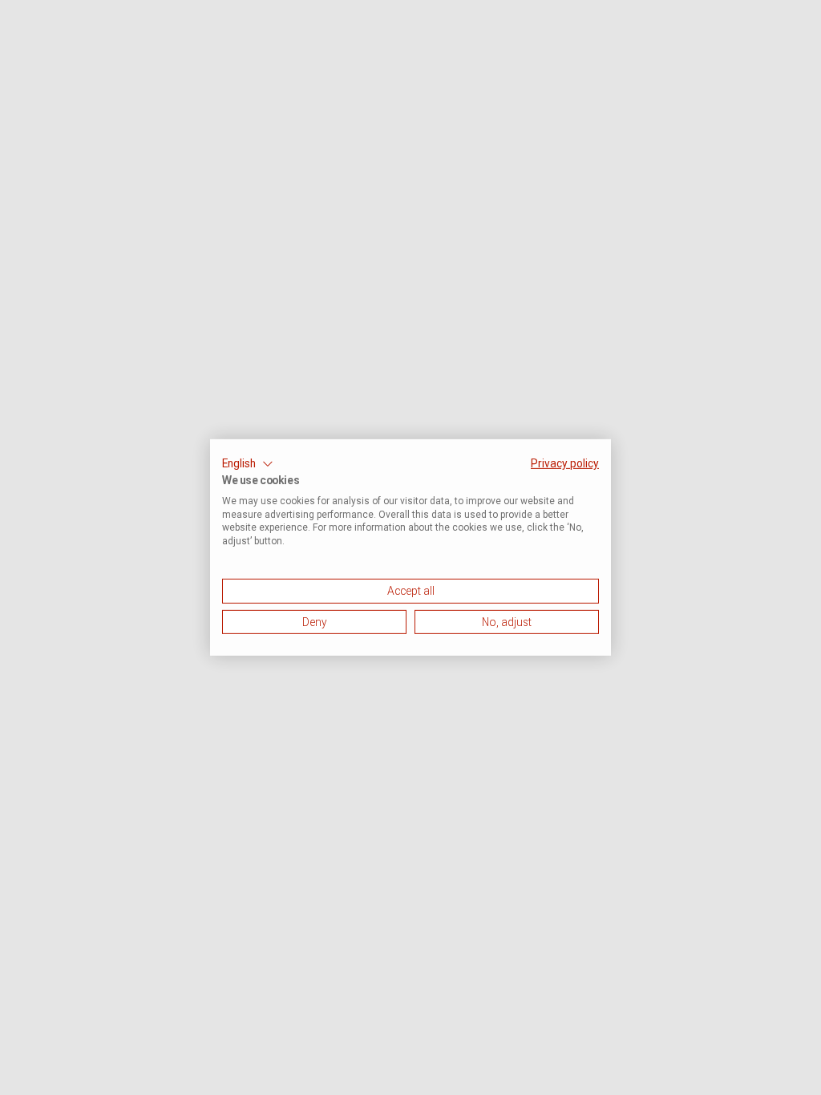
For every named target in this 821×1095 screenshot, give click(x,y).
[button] (247, 464)
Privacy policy (565, 463)
